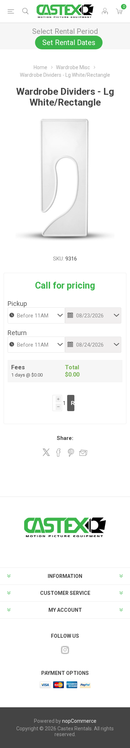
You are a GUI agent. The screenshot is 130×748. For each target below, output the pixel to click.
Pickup (17, 303)
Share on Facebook (58, 453)
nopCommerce (79, 721)
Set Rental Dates (68, 42)
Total (72, 367)
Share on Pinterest (71, 453)
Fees (18, 367)
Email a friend (83, 453)
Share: (65, 438)
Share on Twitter (46, 452)
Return (17, 333)
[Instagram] (65, 650)
